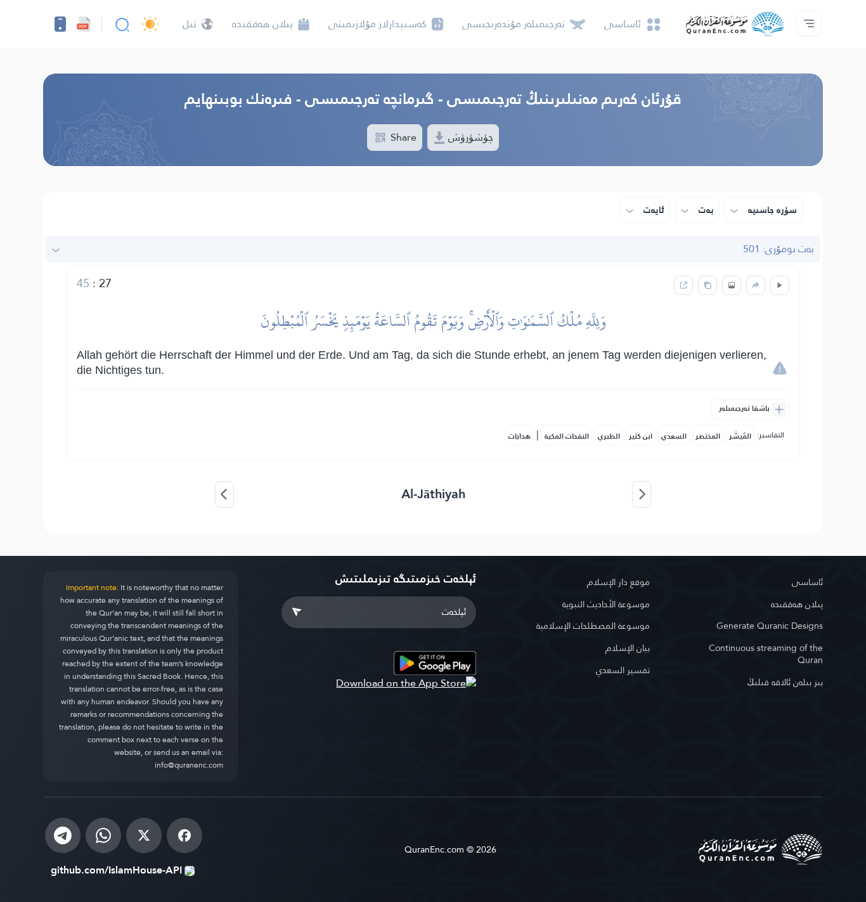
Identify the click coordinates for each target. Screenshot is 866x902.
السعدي (674, 436)
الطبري (609, 436)
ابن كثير (640, 436)
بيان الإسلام (627, 648)
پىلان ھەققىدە (797, 604)
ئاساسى (807, 582)
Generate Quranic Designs (769, 625)
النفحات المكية (567, 436)
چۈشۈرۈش (469, 137)
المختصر (707, 436)
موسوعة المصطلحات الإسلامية (593, 625)
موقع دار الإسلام (618, 582)
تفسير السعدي (623, 670)
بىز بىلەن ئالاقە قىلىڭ (785, 682)
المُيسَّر (740, 436)
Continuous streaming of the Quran (766, 654)
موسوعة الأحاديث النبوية (606, 604)
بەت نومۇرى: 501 (778, 249)
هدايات (519, 436)
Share (402, 137)
